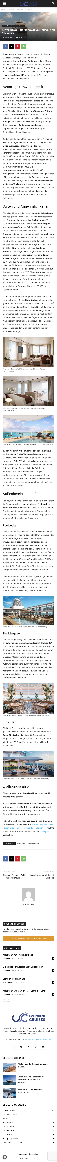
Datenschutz (34, 1154)
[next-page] (8, 1000)
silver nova (21, 844)
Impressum (22, 1154)
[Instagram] (21, 1046)
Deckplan (45, 831)
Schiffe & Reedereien (15, 10)
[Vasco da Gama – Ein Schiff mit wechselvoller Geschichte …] (9, 1080)
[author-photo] (28, 901)
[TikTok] (35, 1047)
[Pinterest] (17, 46)
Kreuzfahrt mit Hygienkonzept (18, 954)
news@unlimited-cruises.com (38, 1039)
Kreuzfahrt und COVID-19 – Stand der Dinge (25, 990)
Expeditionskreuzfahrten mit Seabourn (42, 876)
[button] (4, 3)
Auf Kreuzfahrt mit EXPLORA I (30, 1090)
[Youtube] (42, 1047)
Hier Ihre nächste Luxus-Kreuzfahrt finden (29, 938)
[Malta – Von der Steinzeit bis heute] (9, 1067)
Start (3, 10)
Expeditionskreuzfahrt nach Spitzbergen (23, 966)
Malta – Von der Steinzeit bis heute (33, 1064)
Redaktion (28, 904)
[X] (11, 46)
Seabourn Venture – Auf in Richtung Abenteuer (14, 876)
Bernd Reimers (8, 982)
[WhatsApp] (23, 46)
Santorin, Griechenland (14, 978)
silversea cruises (33, 844)
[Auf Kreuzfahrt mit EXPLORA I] (9, 1093)
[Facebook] (5, 46)
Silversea (28, 10)
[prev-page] (4, 1000)
